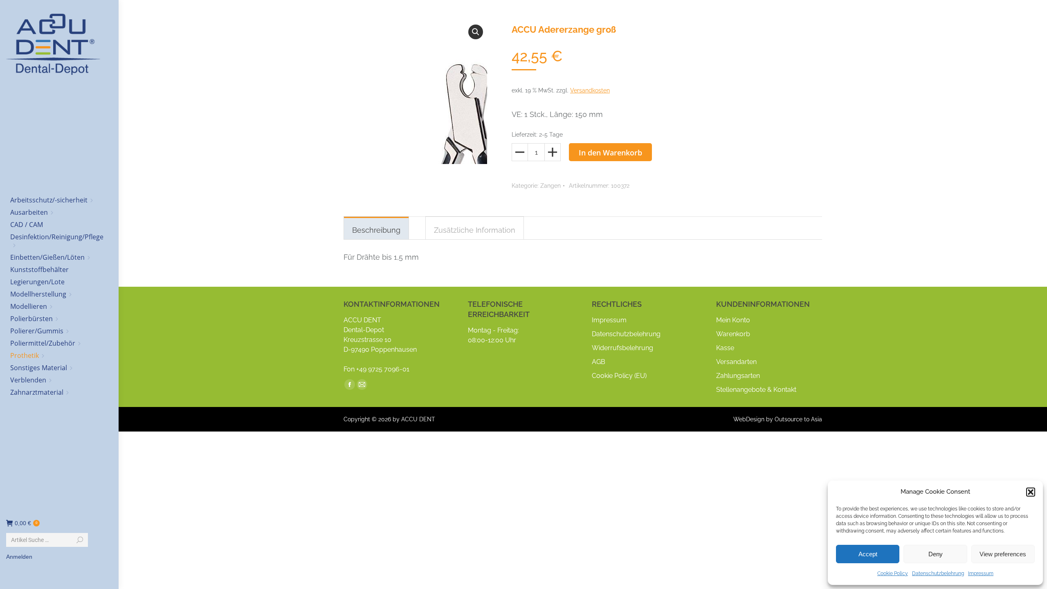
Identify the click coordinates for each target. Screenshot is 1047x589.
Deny (935, 554)
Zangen (550, 185)
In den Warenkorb (610, 152)
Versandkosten (590, 90)
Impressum (980, 573)
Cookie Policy (892, 573)
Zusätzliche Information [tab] (474, 230)
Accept (867, 554)
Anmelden (19, 556)
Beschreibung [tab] (376, 230)
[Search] (79, 540)
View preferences (1003, 554)
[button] (1031, 492)
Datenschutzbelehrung (938, 573)
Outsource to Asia (798, 419)
